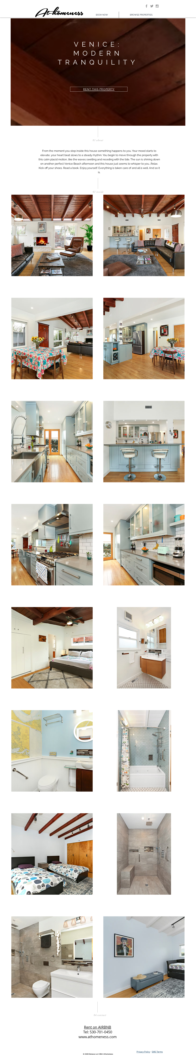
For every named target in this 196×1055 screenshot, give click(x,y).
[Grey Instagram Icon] (157, 6)
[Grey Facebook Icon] (146, 6)
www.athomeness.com (98, 1036)
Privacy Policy (143, 1051)
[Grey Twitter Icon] (152, 6)
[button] (141, 15)
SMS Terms (157, 1051)
